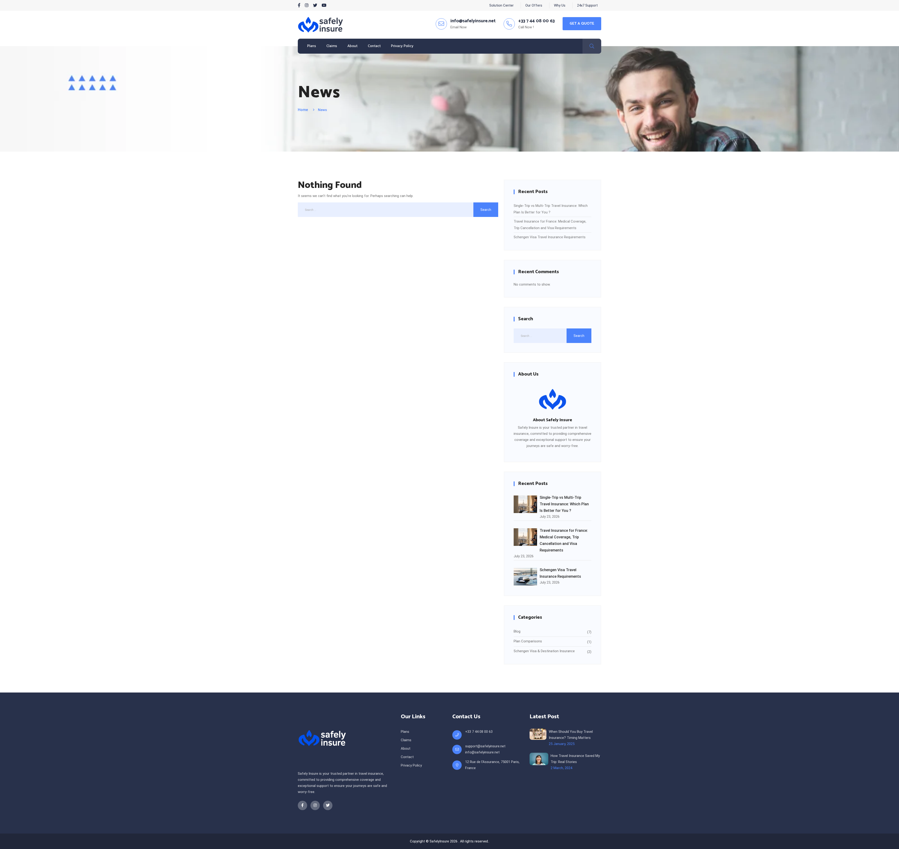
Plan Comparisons (528, 641)
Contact (374, 46)
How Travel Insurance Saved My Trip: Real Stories (575, 759)
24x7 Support (587, 5)
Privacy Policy (402, 46)
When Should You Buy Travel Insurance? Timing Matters (571, 735)
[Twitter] (315, 5)
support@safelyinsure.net (485, 746)
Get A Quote (582, 23)
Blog (517, 631)
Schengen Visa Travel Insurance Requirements (550, 237)
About (352, 46)
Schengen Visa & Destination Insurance (544, 651)
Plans (311, 46)
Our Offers (533, 5)
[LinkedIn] (307, 5)
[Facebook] (299, 5)
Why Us (559, 5)
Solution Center (501, 5)
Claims (331, 46)
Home (303, 110)
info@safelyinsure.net (482, 752)
